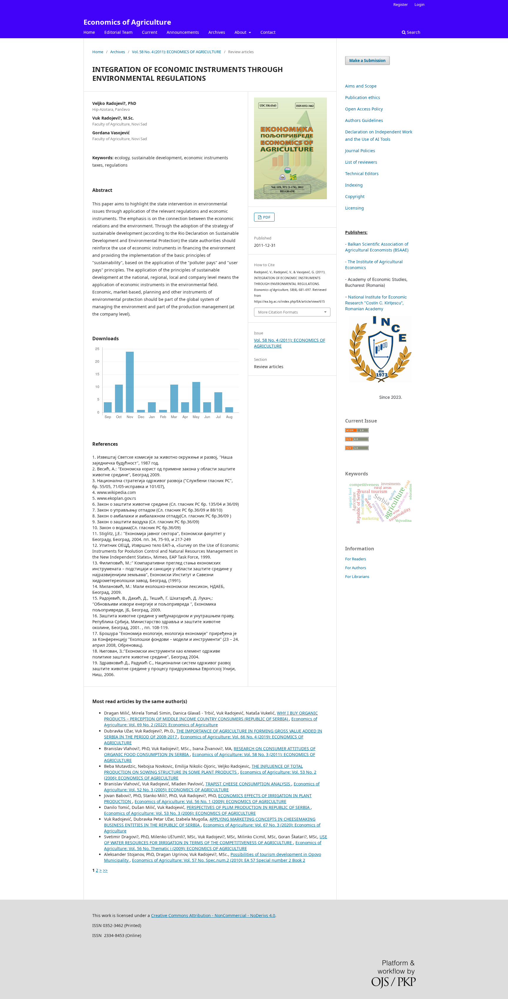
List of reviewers (361, 162)
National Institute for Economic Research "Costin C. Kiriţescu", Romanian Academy (376, 302)
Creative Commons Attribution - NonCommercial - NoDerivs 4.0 (213, 915)
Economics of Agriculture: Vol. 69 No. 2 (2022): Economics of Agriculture (210, 722)
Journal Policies (360, 150)
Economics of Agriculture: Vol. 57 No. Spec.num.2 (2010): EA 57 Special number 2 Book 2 (218, 860)
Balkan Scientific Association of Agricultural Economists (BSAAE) (376, 247)
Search (413, 32)
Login (420, 4)
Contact (267, 32)
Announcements (183, 32)
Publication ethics (362, 97)
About (241, 32)
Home (89, 32)
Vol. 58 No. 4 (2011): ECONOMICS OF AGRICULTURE (176, 51)
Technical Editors (362, 173)
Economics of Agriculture (127, 22)
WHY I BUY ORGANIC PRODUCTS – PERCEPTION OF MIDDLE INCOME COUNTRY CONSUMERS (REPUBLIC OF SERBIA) (211, 716)
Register (400, 4)
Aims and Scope (361, 86)
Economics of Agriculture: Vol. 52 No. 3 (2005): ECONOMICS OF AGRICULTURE (212, 786)
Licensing (354, 208)
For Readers (355, 558)
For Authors (355, 567)
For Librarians (357, 576)
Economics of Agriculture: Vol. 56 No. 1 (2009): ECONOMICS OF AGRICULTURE (210, 801)
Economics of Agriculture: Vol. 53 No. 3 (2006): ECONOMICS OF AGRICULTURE (180, 813)
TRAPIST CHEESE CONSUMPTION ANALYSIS (248, 784)
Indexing (354, 185)
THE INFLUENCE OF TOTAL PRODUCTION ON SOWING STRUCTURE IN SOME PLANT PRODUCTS (203, 769)
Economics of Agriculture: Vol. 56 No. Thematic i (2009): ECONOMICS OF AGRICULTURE (212, 845)
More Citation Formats (278, 312)
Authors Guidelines (364, 120)
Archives (216, 32)
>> (105, 870)
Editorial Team (118, 32)
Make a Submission (367, 60)
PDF (266, 217)
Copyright (355, 196)
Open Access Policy (364, 109)
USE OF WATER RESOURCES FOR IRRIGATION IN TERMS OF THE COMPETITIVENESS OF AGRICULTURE (215, 839)
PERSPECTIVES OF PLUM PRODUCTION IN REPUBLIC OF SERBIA (249, 807)
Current (149, 32)
